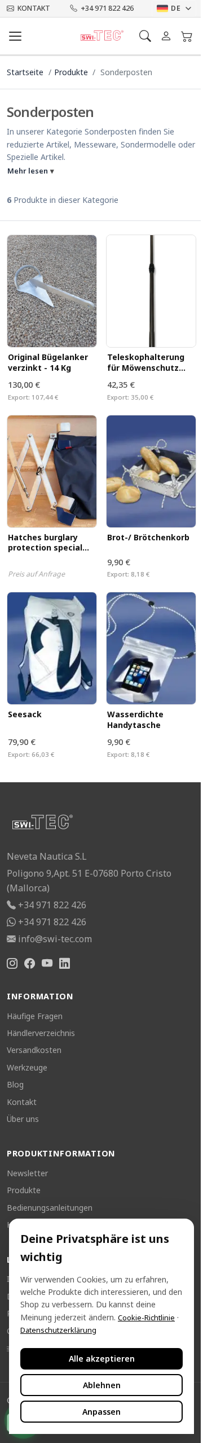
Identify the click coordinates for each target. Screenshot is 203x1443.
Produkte (71, 72)
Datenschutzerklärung (58, 1330)
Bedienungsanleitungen (49, 1207)
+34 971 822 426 (107, 8)
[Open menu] (15, 36)
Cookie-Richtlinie (146, 1317)
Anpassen (101, 1411)
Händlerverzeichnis (41, 1033)
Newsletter (27, 1173)
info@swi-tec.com (55, 939)
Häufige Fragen (35, 1016)
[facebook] (29, 964)
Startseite (25, 72)
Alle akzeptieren (102, 1358)
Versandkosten (34, 1050)
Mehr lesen (30, 171)
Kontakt (22, 1102)
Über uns (23, 1118)
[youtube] (47, 964)
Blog (15, 1084)
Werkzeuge (27, 1067)
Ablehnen (102, 1385)
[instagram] (12, 964)
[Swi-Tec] (102, 36)
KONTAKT (33, 8)
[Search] (145, 36)
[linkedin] (64, 964)
